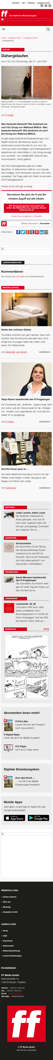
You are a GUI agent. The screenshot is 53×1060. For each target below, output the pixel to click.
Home (3, 38)
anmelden (20, 277)
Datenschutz (8, 946)
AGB (5, 936)
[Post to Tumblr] (32, 232)
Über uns (7, 902)
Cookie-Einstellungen (12, 956)
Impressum (8, 941)
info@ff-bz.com (14, 994)
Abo (23, 3)
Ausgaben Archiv (44, 3)
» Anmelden (44, 224)
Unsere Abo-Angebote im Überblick (26, 216)
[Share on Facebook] (18, 232)
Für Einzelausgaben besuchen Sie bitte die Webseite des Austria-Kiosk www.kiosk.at (26, 208)
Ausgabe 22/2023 (30, 38)
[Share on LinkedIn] (41, 232)
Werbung (31, 3)
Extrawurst (11, 488)
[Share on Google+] (27, 232)
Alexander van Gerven (16, 352)
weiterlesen (45, 352)
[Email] (46, 232)
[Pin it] (37, 232)
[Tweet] (23, 232)
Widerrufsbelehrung (11, 951)
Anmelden (15, 3)
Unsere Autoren (9, 897)
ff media (9, 115)
